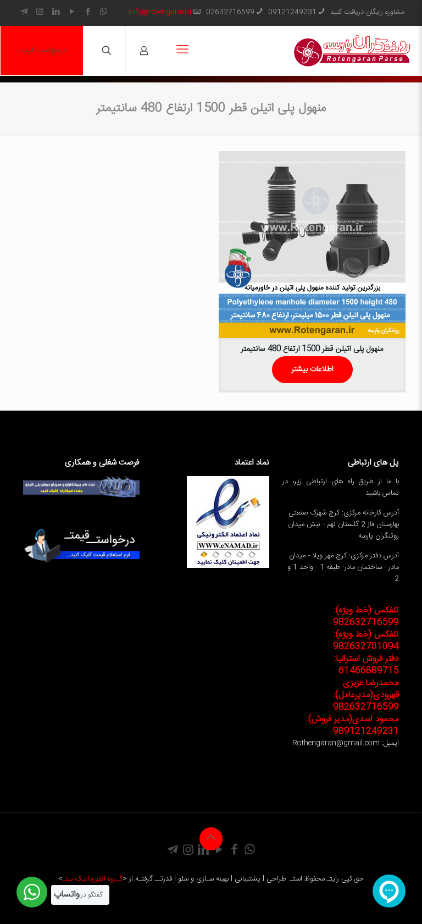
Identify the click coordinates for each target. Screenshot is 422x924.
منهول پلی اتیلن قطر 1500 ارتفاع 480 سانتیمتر (312, 349)
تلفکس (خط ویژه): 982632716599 (366, 616)
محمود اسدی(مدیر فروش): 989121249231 (352, 725)
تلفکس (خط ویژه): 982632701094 (366, 640)
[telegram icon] (24, 12)
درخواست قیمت (41, 50)
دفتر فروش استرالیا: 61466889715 (366, 664)
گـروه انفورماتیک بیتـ (93, 879)
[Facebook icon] (88, 12)
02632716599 (230, 12)
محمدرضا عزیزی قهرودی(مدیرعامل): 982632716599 (366, 695)
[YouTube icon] (72, 12)
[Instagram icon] (40, 12)
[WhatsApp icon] (103, 12)
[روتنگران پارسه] (352, 50)
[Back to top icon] (211, 838)
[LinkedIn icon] (56, 12)
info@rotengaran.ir (160, 12)
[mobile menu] (182, 50)
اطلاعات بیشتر (312, 369)
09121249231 (292, 12)
